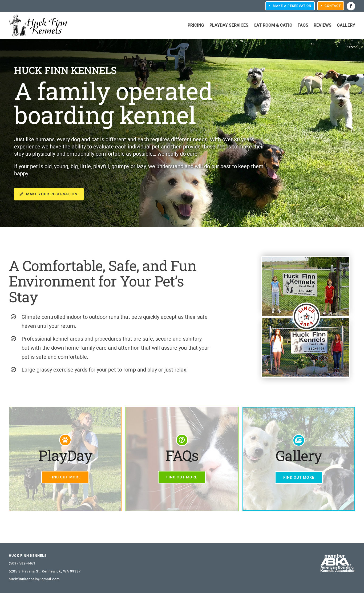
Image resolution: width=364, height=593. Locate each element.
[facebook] (351, 6)
